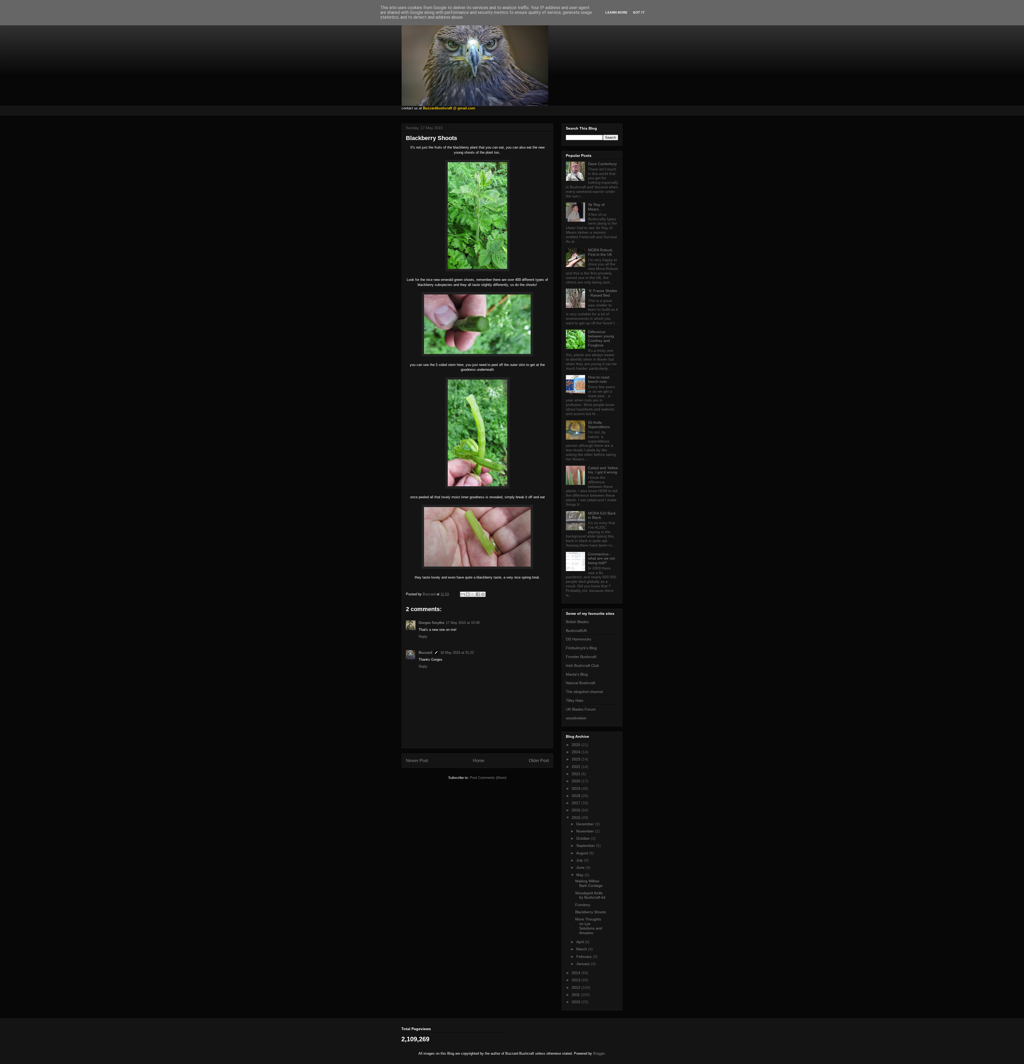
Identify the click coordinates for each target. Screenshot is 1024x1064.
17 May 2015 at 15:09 (462, 623)
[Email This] (462, 594)
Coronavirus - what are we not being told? (601, 558)
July (580, 860)
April (580, 942)
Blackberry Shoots (590, 912)
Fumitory (582, 905)
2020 (576, 781)
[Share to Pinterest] (483, 594)
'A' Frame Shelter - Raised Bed (602, 293)
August (582, 853)
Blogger (599, 1053)
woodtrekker (576, 718)
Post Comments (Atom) (488, 778)
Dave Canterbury (602, 164)
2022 (576, 766)
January (583, 964)
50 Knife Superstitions (599, 424)
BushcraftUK (576, 630)
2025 (576, 745)
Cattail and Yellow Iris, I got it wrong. (603, 470)
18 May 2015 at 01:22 (457, 653)
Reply (423, 637)
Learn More (616, 12)
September (586, 845)
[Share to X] (472, 594)
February (584, 956)
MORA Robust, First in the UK (600, 252)
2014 (576, 973)
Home (478, 760)
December (585, 824)
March (582, 949)
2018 (576, 796)
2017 (576, 803)
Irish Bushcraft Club (582, 665)
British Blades (577, 622)
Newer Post (417, 760)
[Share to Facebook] (478, 594)
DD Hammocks (578, 639)
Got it (639, 12)
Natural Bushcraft (580, 683)
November (585, 831)
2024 (576, 752)
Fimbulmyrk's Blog (581, 648)
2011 (576, 995)
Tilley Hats (574, 700)
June (581, 867)
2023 (576, 759)
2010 (576, 1002)
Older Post (539, 760)
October (583, 838)
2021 (576, 774)
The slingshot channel (584, 692)
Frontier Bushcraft (581, 657)
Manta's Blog (577, 674)
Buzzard (425, 653)
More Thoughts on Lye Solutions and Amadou (588, 926)
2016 (576, 810)
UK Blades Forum (581, 709)
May (580, 875)
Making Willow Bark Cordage (589, 883)
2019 (576, 788)
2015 (576, 817)
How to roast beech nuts (598, 379)
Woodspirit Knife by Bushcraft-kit (590, 895)
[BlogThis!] (467, 594)
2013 (576, 980)
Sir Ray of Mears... (596, 206)
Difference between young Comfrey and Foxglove (601, 338)
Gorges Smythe (431, 623)
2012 (576, 987)
